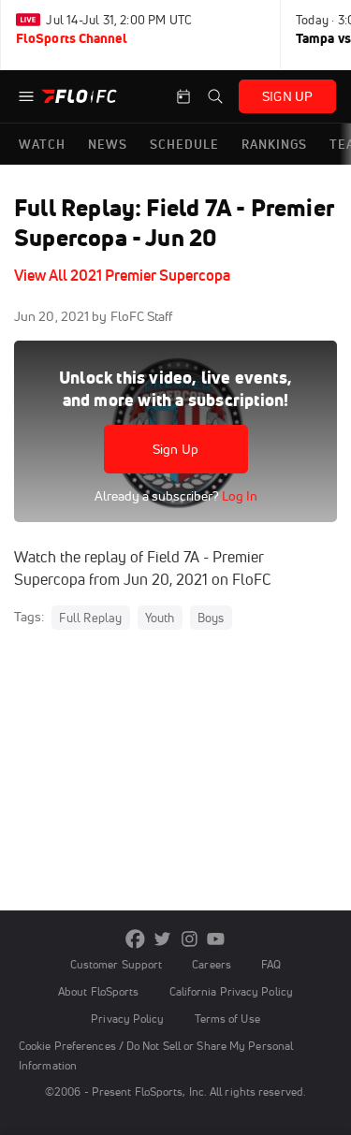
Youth (160, 617)
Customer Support (116, 964)
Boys (211, 617)
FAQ (271, 964)
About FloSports (98, 991)
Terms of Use (227, 1018)
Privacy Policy (127, 1018)
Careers (211, 964)
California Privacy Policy (231, 991)
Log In (238, 495)
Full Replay (90, 617)
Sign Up (175, 449)
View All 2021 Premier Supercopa (122, 275)
